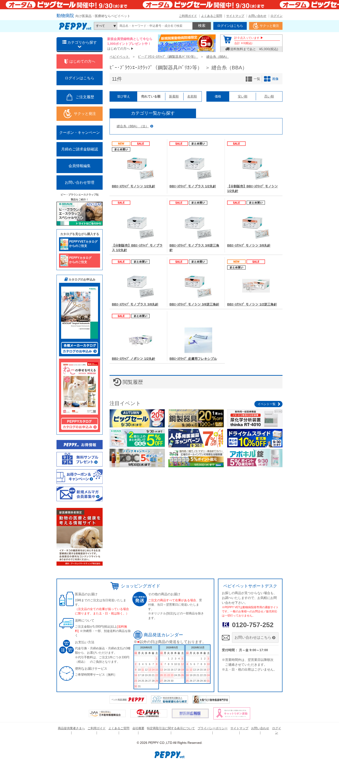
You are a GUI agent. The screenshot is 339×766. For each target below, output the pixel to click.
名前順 (192, 96)
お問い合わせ (257, 16)
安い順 (242, 96)
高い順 (269, 96)
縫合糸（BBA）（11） (133, 126)
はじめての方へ (118, 48)
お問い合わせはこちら (253, 637)
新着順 (174, 96)
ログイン (276, 16)
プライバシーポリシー (213, 728)
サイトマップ (235, 16)
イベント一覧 (267, 404)
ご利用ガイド (188, 16)
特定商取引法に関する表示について (171, 728)
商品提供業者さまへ (71, 728)
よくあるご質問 (211, 16)
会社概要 (138, 728)
